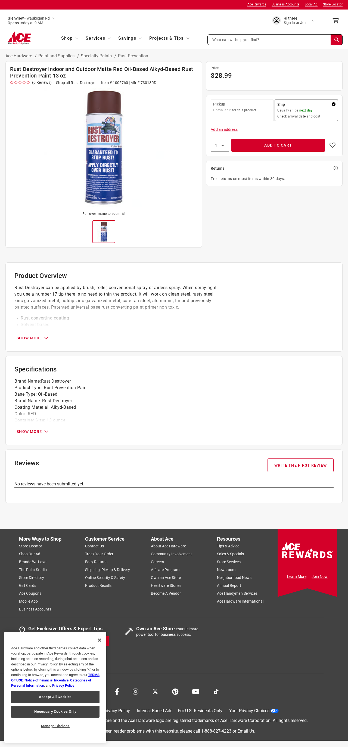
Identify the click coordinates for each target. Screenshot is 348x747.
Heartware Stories (166, 585)
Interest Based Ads (154, 710)
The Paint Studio (33, 570)
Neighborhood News (234, 577)
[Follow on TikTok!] (216, 691)
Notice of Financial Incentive (46, 680)
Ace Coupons (30, 593)
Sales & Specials (230, 554)
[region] (55, 687)
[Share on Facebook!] (117, 691)
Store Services (229, 562)
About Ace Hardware (168, 546)
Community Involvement (171, 554)
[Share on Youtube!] (195, 691)
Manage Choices (55, 726)
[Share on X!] (155, 691)
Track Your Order (99, 554)
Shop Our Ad (29, 554)
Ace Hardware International (240, 601)
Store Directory (31, 577)
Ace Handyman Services (237, 593)
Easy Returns (96, 562)
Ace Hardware (19, 55)
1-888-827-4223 (216, 730)
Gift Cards (27, 585)
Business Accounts (285, 4)
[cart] (337, 20)
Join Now (320, 576)
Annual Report (229, 585)
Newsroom (226, 570)
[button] (275, 39)
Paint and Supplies (57, 55)
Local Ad (311, 4)
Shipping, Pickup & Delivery (107, 570)
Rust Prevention (133, 55)
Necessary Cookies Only (55, 711)
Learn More (296, 576)
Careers (157, 562)
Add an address (224, 129)
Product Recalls (98, 585)
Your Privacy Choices (249, 710)
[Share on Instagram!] (135, 691)
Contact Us (94, 546)
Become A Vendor (166, 593)
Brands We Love (32, 562)
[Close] (99, 640)
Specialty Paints (97, 55)
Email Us (245, 730)
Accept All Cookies (55, 697)
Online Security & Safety (105, 577)
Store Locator (333, 4)
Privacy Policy (116, 710)
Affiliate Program (165, 570)
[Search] (337, 39)
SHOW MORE (29, 338)
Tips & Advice (228, 546)
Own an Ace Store (166, 577)
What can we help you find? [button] (235, 39)
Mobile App (28, 601)
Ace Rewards (256, 4)
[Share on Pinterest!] (175, 691)
